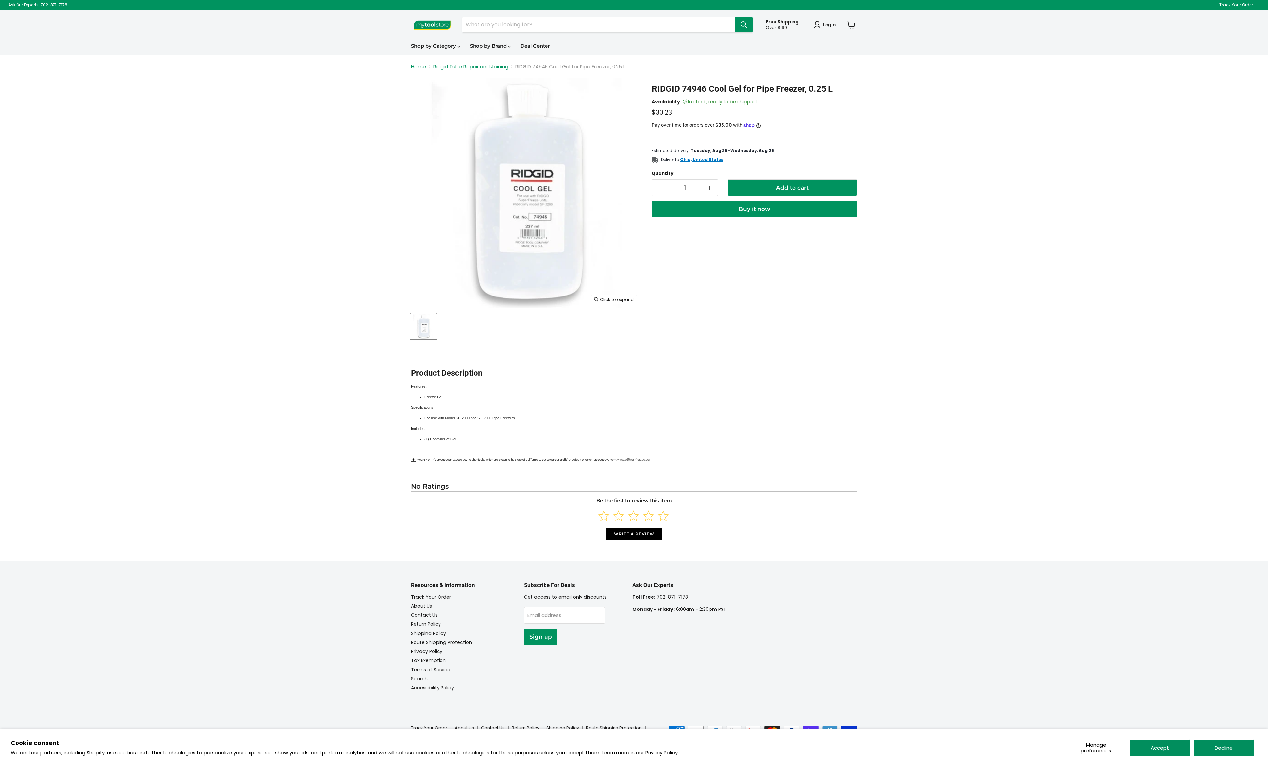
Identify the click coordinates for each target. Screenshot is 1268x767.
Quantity (662, 173)
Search (419, 678)
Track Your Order (1236, 5)
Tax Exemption (428, 660)
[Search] (744, 24)
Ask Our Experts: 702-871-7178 (37, 5)
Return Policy (426, 624)
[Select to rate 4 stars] (648, 516)
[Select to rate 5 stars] (663, 516)
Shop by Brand (489, 46)
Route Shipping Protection (441, 642)
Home (418, 66)
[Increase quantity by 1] (710, 187)
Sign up (540, 636)
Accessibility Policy (432, 687)
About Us (421, 606)
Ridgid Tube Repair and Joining (470, 66)
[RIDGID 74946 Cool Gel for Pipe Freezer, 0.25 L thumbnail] (423, 326)
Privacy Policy (661, 752)
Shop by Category (434, 46)
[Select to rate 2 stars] (618, 516)
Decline (1224, 747)
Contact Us (424, 615)
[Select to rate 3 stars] (633, 516)
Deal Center (535, 46)
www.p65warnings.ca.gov (633, 460)
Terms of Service (430, 669)
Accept (1160, 747)
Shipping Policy (428, 633)
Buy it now (754, 209)
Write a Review (634, 533)
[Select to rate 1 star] (604, 516)
